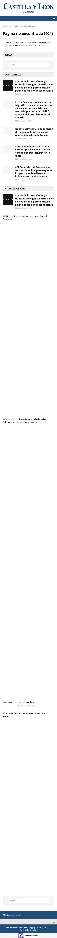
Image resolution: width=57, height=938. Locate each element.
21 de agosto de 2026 (24, 121)
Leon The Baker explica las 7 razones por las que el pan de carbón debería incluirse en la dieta (32, 151)
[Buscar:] (28, 65)
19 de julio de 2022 (27, 705)
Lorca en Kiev (26, 702)
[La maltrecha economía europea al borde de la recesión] (27, 715)
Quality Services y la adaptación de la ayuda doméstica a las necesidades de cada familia (34, 132)
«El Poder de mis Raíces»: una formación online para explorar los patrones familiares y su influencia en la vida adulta (33, 172)
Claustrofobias (31, 930)
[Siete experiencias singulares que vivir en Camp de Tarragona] (27, 218)
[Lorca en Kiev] (9, 702)
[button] (53, 18)
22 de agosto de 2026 (24, 94)
